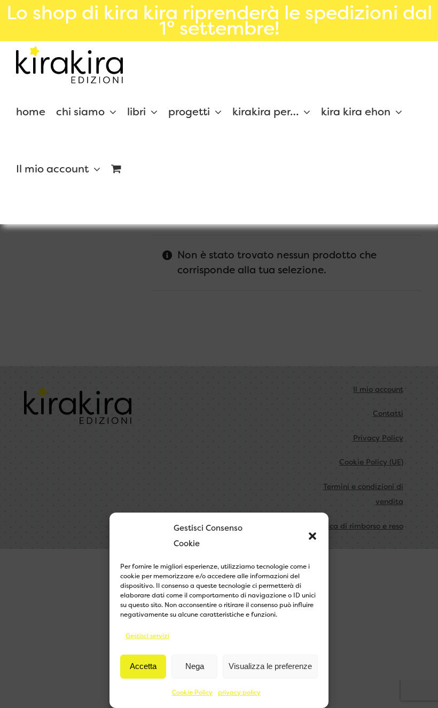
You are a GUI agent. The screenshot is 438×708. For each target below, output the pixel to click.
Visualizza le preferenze (270, 666)
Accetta (143, 666)
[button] (312, 536)
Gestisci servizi (147, 636)
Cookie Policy (192, 692)
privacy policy (239, 692)
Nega (194, 666)
